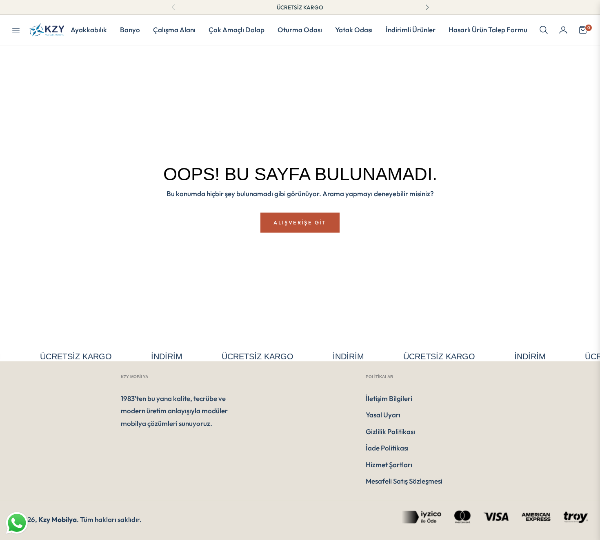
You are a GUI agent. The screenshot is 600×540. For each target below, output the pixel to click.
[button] (543, 30)
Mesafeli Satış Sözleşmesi (404, 481)
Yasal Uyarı (383, 414)
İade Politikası (387, 448)
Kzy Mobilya (57, 519)
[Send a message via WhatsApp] (17, 523)
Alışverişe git (299, 222)
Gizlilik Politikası (390, 431)
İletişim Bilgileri (389, 398)
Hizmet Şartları (389, 464)
